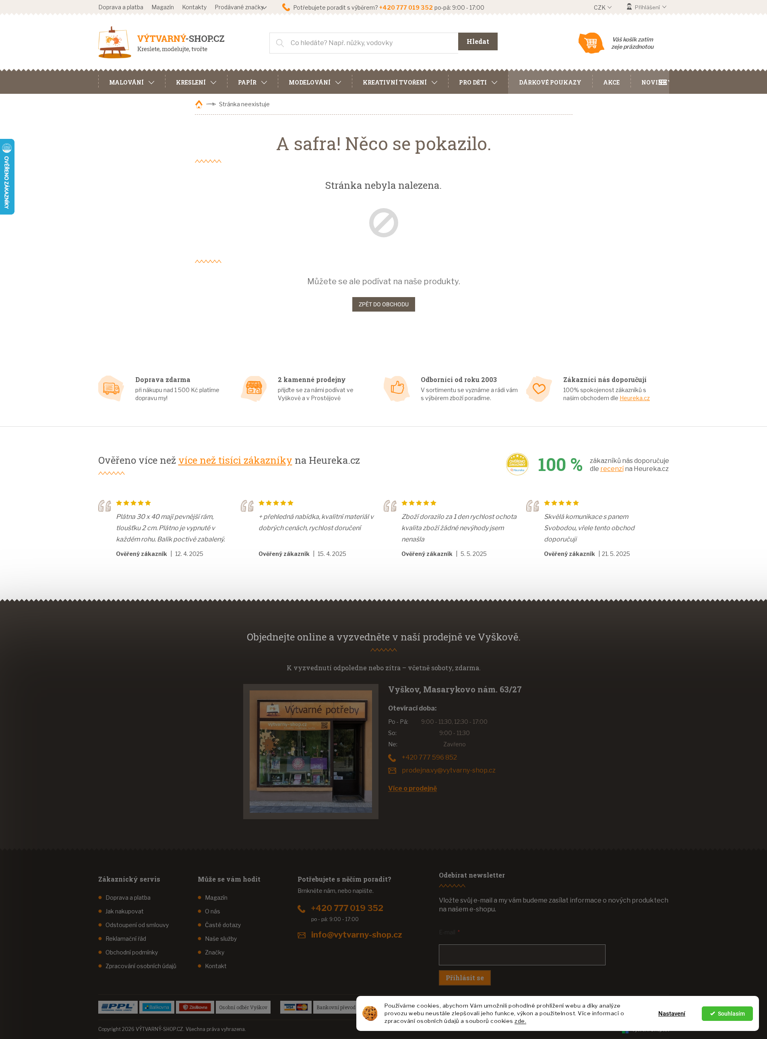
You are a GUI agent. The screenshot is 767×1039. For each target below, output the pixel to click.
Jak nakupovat (124, 911)
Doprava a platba (120, 7)
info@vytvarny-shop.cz (356, 935)
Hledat (478, 41)
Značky (214, 952)
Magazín (162, 7)
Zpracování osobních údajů (140, 966)
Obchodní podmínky (131, 952)
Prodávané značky (239, 7)
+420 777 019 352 (347, 908)
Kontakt (216, 966)
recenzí (612, 469)
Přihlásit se (465, 977)
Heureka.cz (635, 398)
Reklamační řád (125, 938)
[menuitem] (131, 81)
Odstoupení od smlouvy (137, 924)
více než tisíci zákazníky (235, 460)
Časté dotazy (223, 924)
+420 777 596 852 (429, 757)
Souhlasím (731, 1013)
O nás (212, 911)
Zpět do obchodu (384, 304)
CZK (600, 7)
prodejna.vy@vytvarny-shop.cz (449, 770)
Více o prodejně (412, 788)
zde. (520, 1021)
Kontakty (194, 7)
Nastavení (671, 1013)
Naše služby (221, 938)
